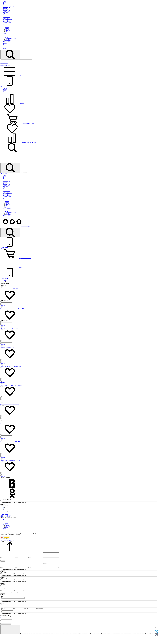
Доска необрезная (6, 41)
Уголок (6, 32)
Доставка (5, 43)
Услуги (4, 48)
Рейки (6, 31)
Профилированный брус (8, 19)
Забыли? (2, 599)
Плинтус (7, 29)
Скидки (4, 1)
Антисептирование (9, 529)
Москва (20, 267)
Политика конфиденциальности (7, 540)
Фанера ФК (7, 39)
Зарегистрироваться (4, 605)
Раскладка (7, 30)
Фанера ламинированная (10, 38)
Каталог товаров (3, 173)
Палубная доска (6, 10)
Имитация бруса (6, 7)
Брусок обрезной (6, 23)
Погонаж (5, 26)
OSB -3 (6, 36)
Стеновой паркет (6, 14)
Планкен (5, 8)
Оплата (4, 44)
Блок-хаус (5, 15)
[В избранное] (9, 299)
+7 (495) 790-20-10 (4, 63)
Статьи (6, 527)
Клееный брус (6, 9)
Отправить (3, 504)
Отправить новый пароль (5, 623)
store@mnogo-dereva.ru (5, 65)
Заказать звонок (6, 248)
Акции (4, 47)
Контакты (5, 45)
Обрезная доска (6, 20)
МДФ (6, 37)
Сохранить (3, 560)
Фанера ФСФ (8, 40)
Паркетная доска (6, 4)
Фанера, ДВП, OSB (7, 34)
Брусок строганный (7, 22)
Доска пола (5, 12)
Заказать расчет (3, 86)
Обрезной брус (6, 18)
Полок (4, 24)
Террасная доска (6, 11)
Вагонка (4, 2)
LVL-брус (5, 33)
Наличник (7, 28)
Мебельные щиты (6, 13)
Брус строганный (6, 17)
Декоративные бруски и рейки (9, 5)
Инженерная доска (7, 3)
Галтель (7, 27)
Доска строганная (6, 21)
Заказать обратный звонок (6, 515)
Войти (2, 603)
